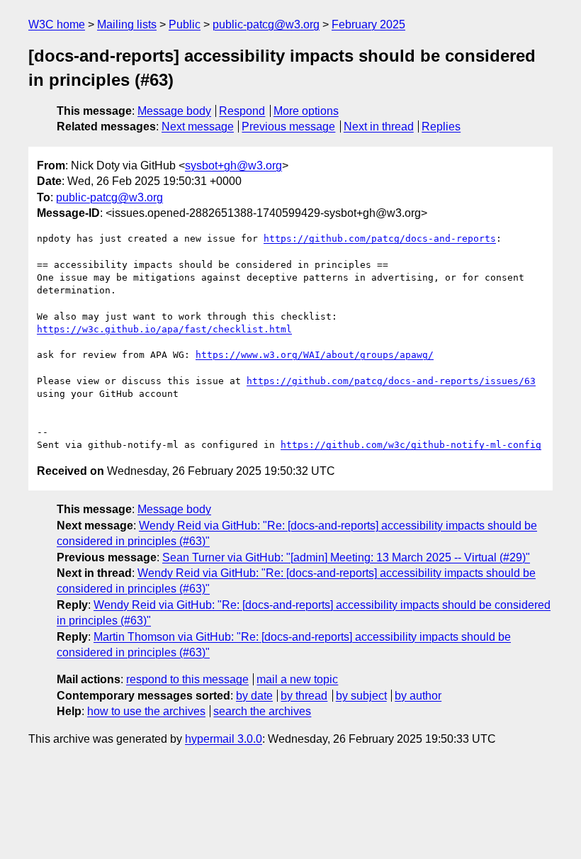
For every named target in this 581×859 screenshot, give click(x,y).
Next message (198, 126)
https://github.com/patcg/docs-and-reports (380, 238)
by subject (361, 696)
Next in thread (379, 126)
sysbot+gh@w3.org (233, 165)
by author (418, 696)
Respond (242, 111)
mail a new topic (297, 679)
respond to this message (187, 679)
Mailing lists (127, 24)
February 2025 (368, 24)
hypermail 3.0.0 (223, 739)
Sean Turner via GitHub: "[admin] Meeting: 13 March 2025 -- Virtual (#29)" (346, 557)
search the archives (262, 711)
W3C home (56, 24)
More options (306, 111)
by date (254, 696)
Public (185, 24)
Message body (174, 111)
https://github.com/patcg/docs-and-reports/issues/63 (391, 381)
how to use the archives (146, 711)
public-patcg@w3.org (266, 24)
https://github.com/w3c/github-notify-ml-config (411, 444)
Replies (441, 126)
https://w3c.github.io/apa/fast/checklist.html (164, 329)
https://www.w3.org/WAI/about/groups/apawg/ (315, 354)
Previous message (288, 126)
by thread (304, 696)
